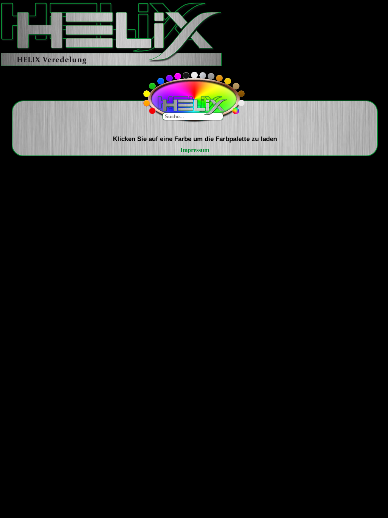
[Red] (152, 111)
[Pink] (177, 76)
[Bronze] (219, 78)
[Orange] (146, 103)
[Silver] (203, 75)
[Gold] (228, 81)
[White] (194, 75)
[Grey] (211, 76)
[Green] (152, 86)
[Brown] (241, 93)
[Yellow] (146, 93)
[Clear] (241, 103)
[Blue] (160, 81)
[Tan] (236, 86)
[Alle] (235, 111)
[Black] (186, 75)
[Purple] (169, 78)
